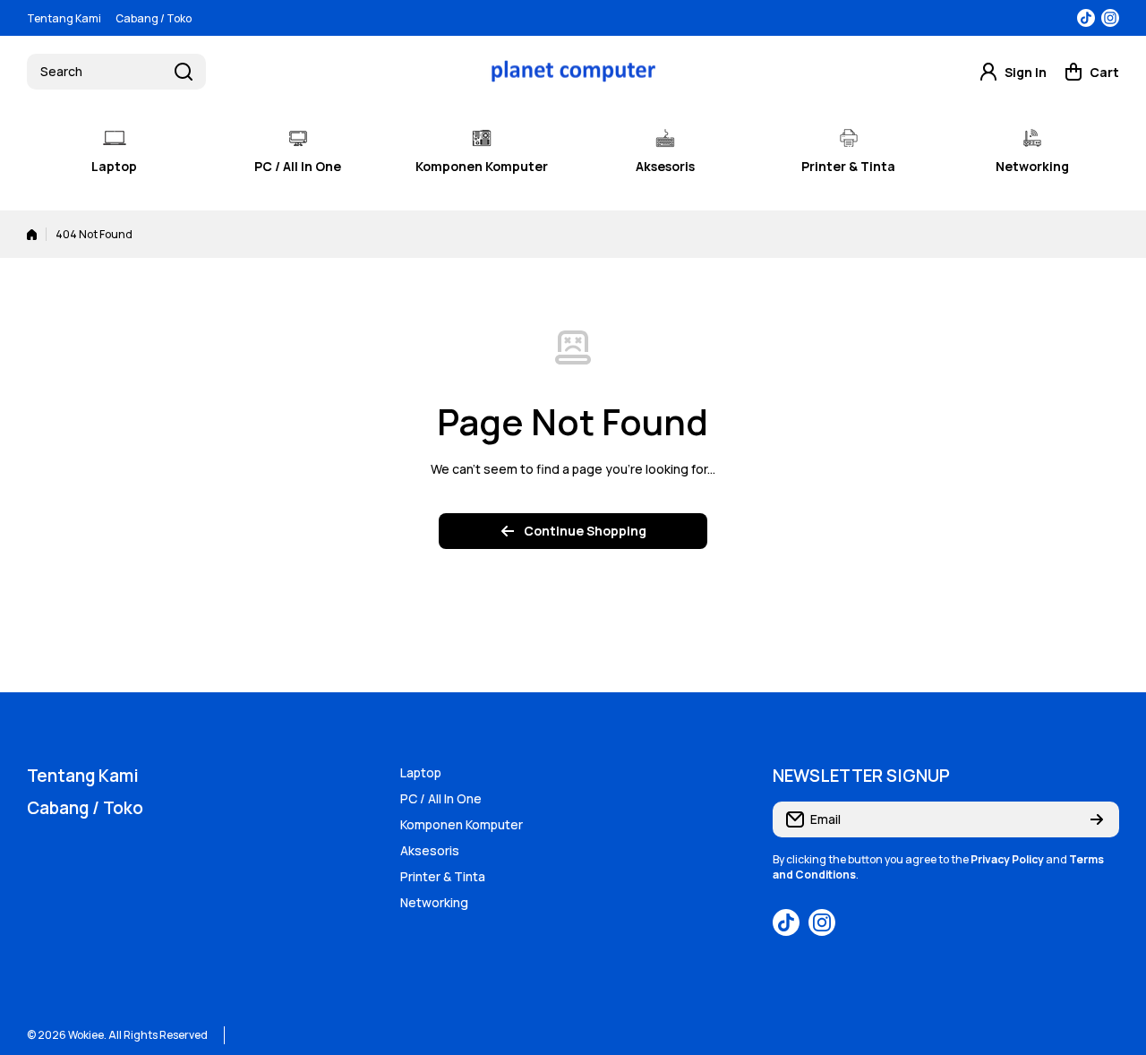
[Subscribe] (1096, 819)
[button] (1092, 72)
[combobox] (116, 72)
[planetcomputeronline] (573, 71)
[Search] (183, 72)
